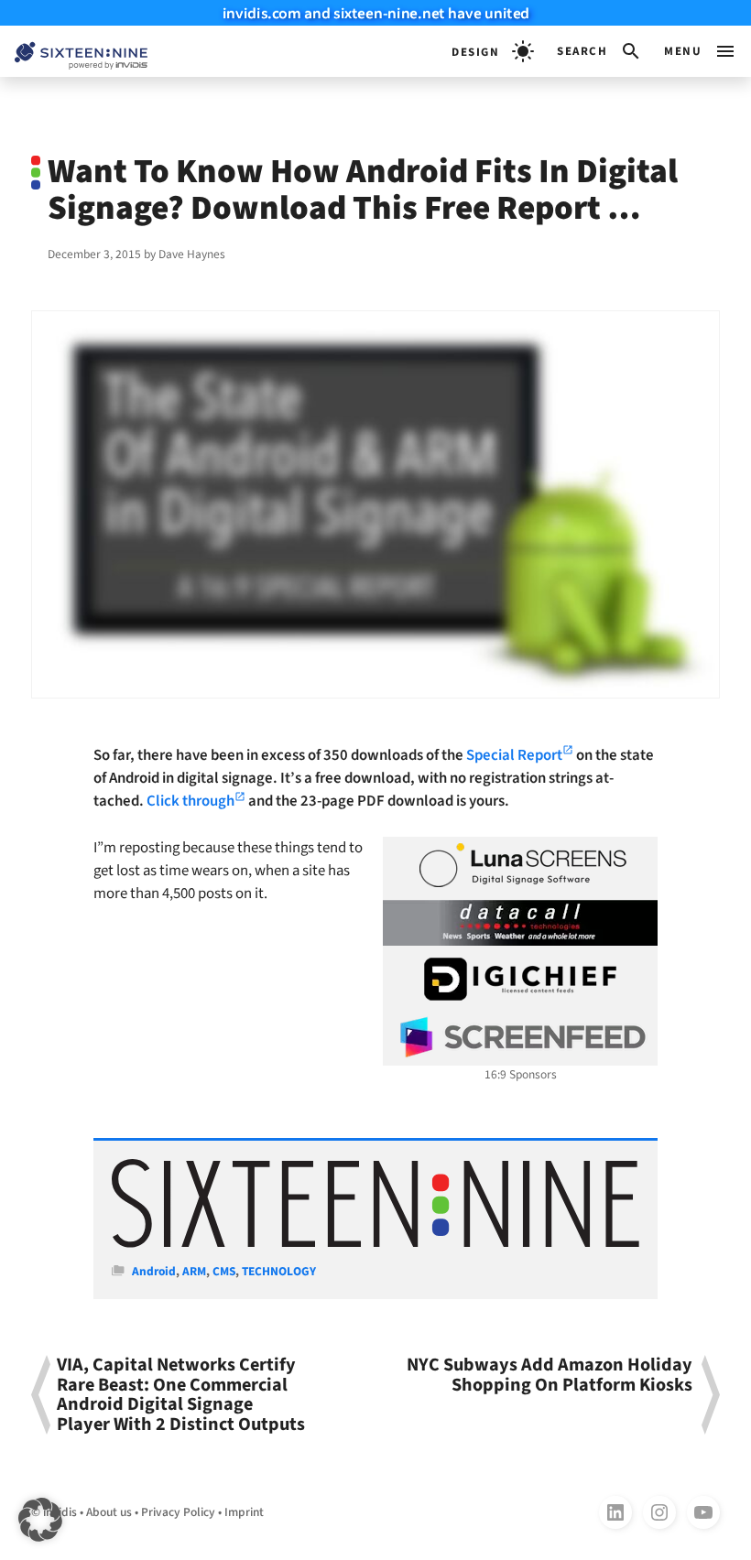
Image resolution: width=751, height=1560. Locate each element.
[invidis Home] (73, 52)
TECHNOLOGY (279, 1271)
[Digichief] (520, 979)
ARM (194, 1271)
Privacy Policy (178, 1512)
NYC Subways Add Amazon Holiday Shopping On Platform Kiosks (549, 1376)
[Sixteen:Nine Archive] (375, 1243)
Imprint (244, 1512)
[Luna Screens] (520, 865)
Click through (190, 801)
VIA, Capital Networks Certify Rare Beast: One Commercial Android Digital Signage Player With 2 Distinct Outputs (181, 1395)
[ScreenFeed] (520, 1037)
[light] (493, 51)
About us (109, 1512)
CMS (223, 1271)
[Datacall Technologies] (520, 923)
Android (154, 1271)
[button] (599, 51)
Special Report (514, 755)
